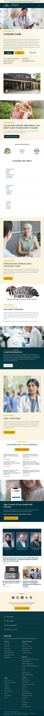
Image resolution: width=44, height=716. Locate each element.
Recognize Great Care (26, 652)
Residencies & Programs (27, 693)
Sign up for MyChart (11, 518)
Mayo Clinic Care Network (9, 682)
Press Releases (7, 695)
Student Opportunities (27, 695)
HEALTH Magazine (26, 661)
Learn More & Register (11, 136)
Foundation (6, 686)
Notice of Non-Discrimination (22, 713)
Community (6, 689)
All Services (7, 657)
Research (6, 693)
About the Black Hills (26, 706)
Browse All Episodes (22, 449)
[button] (16, 91)
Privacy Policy (13, 713)
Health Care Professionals (27, 674)
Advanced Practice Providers (28, 684)
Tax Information (25, 714)
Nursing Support (25, 691)
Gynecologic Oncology (28, 61)
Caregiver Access (25, 672)
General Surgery (7, 650)
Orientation (24, 704)
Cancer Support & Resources (11, 58)
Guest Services (25, 643)
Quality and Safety (8, 691)
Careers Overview (26, 680)
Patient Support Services (27, 648)
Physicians (24, 686)
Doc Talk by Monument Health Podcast (30, 665)
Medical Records (25, 650)
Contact (6, 697)
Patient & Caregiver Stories (27, 663)
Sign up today (6, 638)
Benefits (23, 700)
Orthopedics (7, 646)
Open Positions (25, 682)
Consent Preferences (18, 714)
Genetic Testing (7, 63)
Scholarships (24, 697)
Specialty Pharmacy (8, 61)
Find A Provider (8, 53)
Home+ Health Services (9, 654)
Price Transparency (32, 713)
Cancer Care (6, 643)
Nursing (23, 689)
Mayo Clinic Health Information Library (30, 659)
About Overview (7, 680)
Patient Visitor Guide (26, 646)
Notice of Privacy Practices (8, 714)
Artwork (23, 670)
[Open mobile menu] (39, 5)
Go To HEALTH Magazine (22, 608)
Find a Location (19, 53)
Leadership (6, 684)
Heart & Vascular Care (9, 652)
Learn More (8, 278)
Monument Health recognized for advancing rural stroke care (12, 582)
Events (23, 668)
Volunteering (24, 702)
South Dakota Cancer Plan (33, 53)
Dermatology (7, 648)
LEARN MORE (8, 365)
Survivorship (25, 58)
